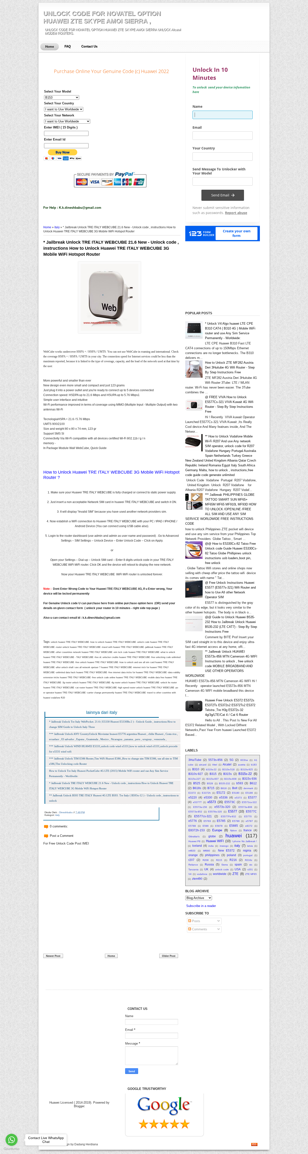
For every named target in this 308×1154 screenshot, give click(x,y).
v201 (250, 869)
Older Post (168, 955)
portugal (247, 855)
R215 (219, 860)
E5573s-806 (245, 807)
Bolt (234, 788)
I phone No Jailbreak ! (244, 841)
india (211, 846)
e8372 (248, 826)
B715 (210, 788)
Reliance (193, 864)
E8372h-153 (196, 830)
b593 (239, 783)
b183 (254, 764)
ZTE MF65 (251, 874)
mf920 (191, 850)
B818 (224, 788)
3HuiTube (194, 759)
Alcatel (227, 764)
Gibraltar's (193, 836)
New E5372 (226, 850)
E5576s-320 (215, 811)
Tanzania (193, 869)
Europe (217, 830)
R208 (206, 860)
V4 (190, 874)
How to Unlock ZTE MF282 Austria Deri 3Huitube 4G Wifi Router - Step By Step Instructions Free (230, 367)
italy (57, 227)
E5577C (251, 811)
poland (231, 855)
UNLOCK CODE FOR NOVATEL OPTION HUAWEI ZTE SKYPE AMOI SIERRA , (102, 17)
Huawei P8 (194, 841)
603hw (244, 760)
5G (231, 759)
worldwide (219, 873)
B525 (196, 783)
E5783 (207, 821)
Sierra (224, 864)
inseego (224, 846)
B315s (227, 773)
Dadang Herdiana (86, 1144)
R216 (233, 859)
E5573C (230, 802)
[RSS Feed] (254, 1145)
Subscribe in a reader (201, 906)
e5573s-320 (222, 806)
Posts (195, 921)
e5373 (238, 797)
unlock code (222, 869)
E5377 (252, 797)
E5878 (219, 826)
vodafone (202, 874)
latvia (250, 846)
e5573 (211, 802)
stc (250, 864)
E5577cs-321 (203, 816)
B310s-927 (195, 773)
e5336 (223, 797)
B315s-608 (230, 779)
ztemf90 (197, 878)
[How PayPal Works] (112, 192)
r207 (191, 859)
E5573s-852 (195, 811)
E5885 (233, 825)
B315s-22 (245, 774)
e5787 (249, 821)
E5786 (236, 821)
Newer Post (53, 955)
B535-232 (224, 783)
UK (206, 869)
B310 (195, 769)
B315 (213, 773)
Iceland (197, 845)
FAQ (67, 46)
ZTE (235, 874)
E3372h (206, 793)
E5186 (249, 793)
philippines (212, 855)
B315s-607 (212, 779)
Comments (199, 929)
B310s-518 (228, 769)
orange (193, 855)
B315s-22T (194, 779)
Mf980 (206, 850)
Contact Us (89, 46)
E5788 (192, 826)
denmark (248, 788)
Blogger (79, 1106)
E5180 (235, 793)
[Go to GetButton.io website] (11, 1149)
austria (241, 764)
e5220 (192, 797)
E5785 (221, 820)
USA (238, 869)
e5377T (197, 802)
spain (238, 864)
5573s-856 (215, 759)
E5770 (248, 816)
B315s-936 (249, 778)
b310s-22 (211, 769)
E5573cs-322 (249, 802)
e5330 (208, 797)
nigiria (247, 850)
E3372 (192, 793)
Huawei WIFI (215, 841)
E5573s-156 (200, 807)
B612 (253, 783)
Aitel (214, 764)
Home (49, 46)
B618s (197, 788)
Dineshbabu (66, 812)
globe (212, 836)
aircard (202, 764)
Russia (209, 864)
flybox (233, 830)
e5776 (192, 820)
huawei (233, 835)
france (248, 830)
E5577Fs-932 (228, 816)
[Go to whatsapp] (12, 1140)
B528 (210, 783)
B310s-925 (247, 769)
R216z (248, 860)
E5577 (232, 811)
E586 (206, 826)
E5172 (221, 792)
